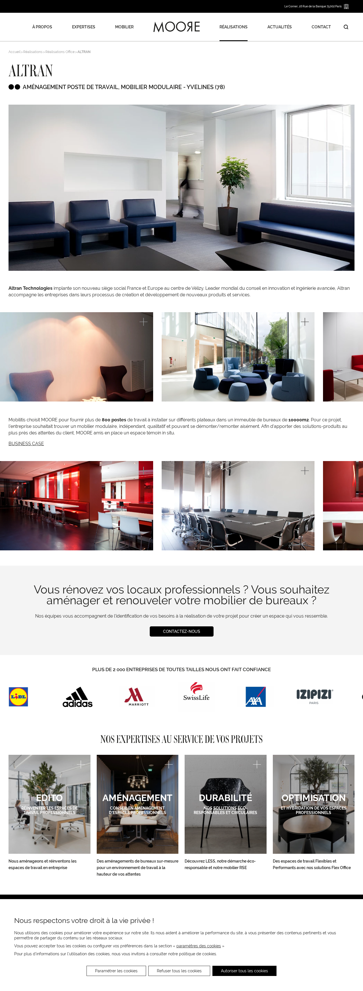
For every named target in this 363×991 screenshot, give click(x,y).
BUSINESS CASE (26, 443)
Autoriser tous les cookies (244, 971)
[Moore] (176, 27)
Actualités (279, 27)
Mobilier (124, 27)
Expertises (83, 27)
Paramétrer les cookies (116, 971)
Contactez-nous (181, 631)
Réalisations (234, 27)
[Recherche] (346, 27)
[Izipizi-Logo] (315, 697)
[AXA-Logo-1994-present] (255, 697)
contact (321, 27)
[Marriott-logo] (137, 697)
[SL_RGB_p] (196, 697)
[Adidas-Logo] (77, 697)
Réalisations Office (60, 52)
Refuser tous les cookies (179, 971)
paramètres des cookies (198, 946)
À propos (42, 27)
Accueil (14, 52)
